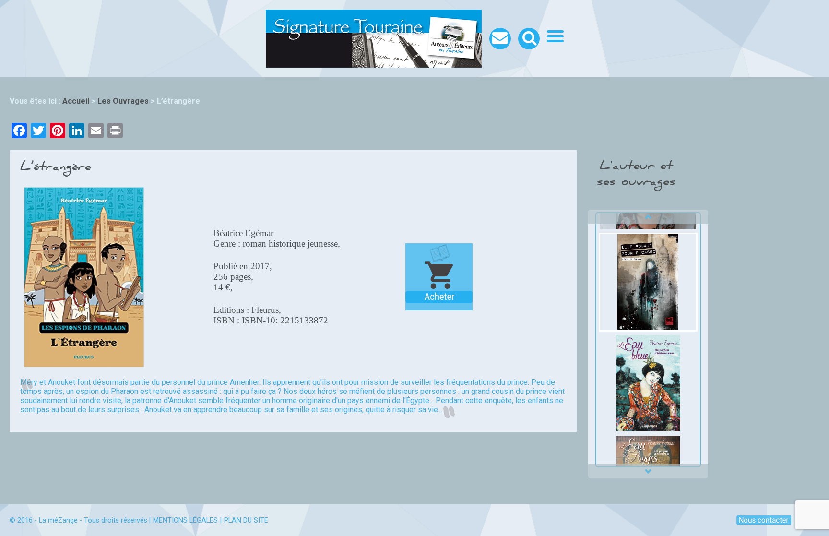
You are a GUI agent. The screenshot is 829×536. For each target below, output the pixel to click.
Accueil (75, 101)
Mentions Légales (185, 520)
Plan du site (246, 520)
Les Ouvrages (123, 101)
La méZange (58, 520)
